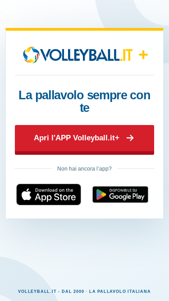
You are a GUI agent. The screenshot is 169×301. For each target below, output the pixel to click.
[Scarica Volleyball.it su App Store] (48, 194)
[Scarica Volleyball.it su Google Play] (121, 194)
